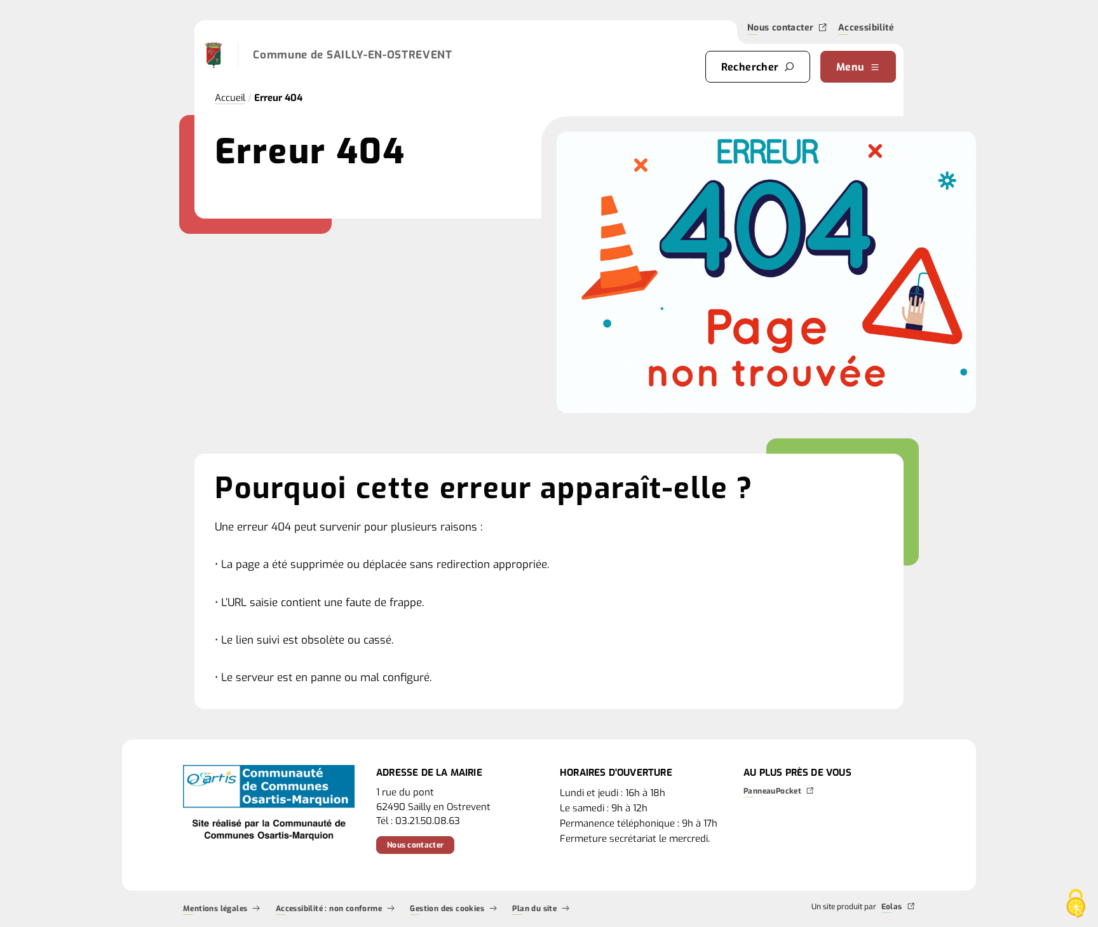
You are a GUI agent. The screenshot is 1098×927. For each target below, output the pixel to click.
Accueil (230, 97)
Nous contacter (780, 29)
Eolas (891, 907)
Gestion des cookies (447, 909)
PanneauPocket (772, 791)
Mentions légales (215, 909)
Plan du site (534, 909)
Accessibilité (866, 29)
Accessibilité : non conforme (329, 909)
